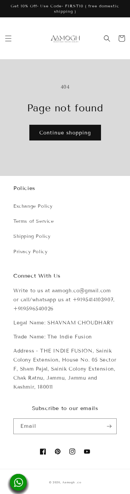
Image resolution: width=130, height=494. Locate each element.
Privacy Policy (30, 252)
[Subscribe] (109, 426)
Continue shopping (65, 133)
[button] (8, 38)
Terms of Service (33, 221)
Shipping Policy (32, 236)
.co (78, 482)
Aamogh (68, 482)
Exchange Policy (33, 206)
